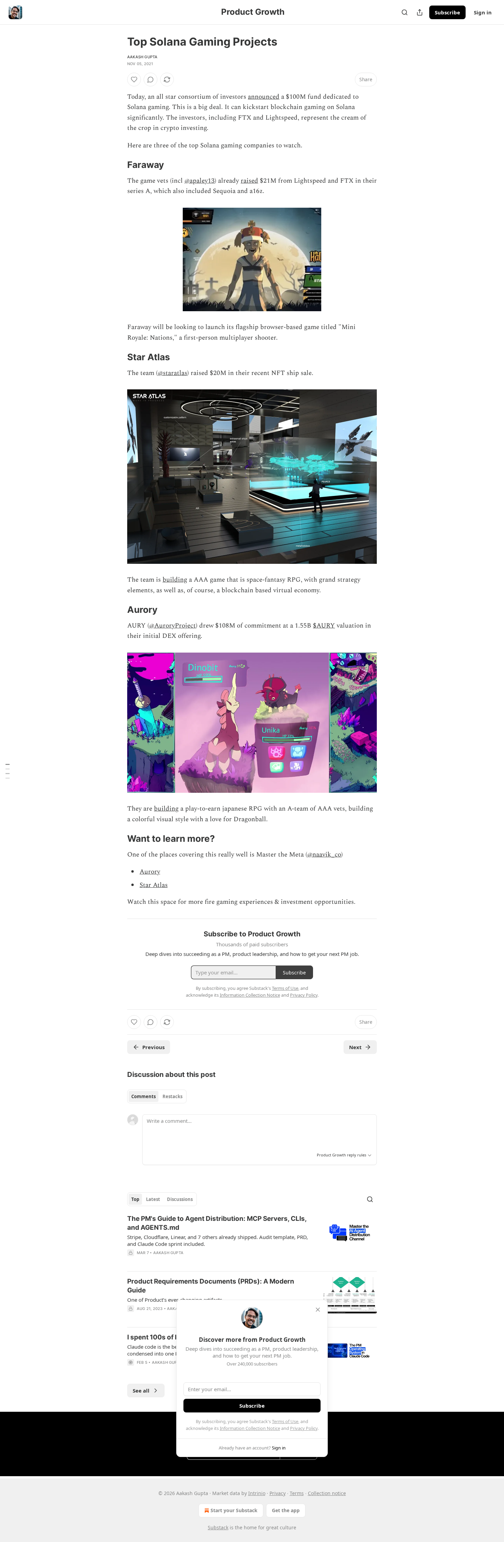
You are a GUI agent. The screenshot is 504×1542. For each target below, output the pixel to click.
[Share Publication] (420, 12)
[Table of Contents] (7, 771)
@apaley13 (199, 181)
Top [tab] (135, 1199)
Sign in (483, 12)
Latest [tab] (153, 1199)
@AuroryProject (172, 626)
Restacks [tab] (172, 1096)
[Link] (117, 164)
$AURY (324, 626)
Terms (297, 1493)
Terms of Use (285, 1421)
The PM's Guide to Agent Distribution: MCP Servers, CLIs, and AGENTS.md (217, 1223)
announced (263, 97)
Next (355, 1047)
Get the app (286, 1510)
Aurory (150, 872)
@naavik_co (324, 855)
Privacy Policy (303, 1428)
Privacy (277, 1493)
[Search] (404, 12)
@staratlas (172, 373)
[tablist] (157, 1096)
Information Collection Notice (250, 1428)
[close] (317, 1309)
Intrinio (256, 1493)
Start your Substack (234, 1510)
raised (249, 181)
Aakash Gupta (142, 56)
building (175, 580)
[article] (252, 1240)
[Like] (134, 79)
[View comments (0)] (150, 79)
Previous (153, 1047)
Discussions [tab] (180, 1199)
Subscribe (447, 12)
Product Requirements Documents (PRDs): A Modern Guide (210, 1285)
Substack (218, 1527)
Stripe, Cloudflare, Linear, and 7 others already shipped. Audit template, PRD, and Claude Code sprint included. (217, 1240)
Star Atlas (154, 885)
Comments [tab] (143, 1096)
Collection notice (327, 1493)
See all (141, 1390)
